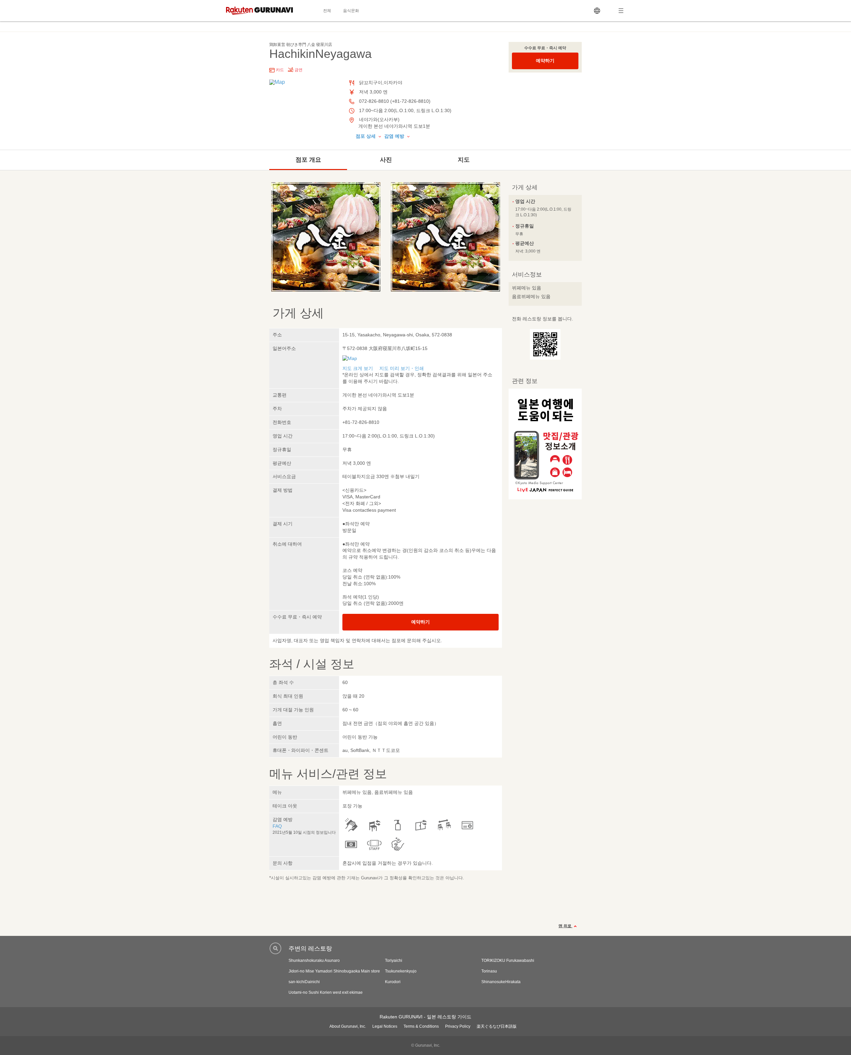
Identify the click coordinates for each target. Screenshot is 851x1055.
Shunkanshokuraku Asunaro (314, 960)
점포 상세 (366, 136)
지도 (464, 159)
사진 (386, 159)
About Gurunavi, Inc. (347, 1026)
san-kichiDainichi (304, 981)
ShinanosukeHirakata (501, 981)
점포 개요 (308, 159)
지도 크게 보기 (357, 368)
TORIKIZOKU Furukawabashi (507, 960)
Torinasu (489, 971)
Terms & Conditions (421, 1026)
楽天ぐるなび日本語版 (497, 1026)
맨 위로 (565, 926)
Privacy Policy (457, 1026)
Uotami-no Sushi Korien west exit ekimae (326, 992)
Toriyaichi (393, 960)
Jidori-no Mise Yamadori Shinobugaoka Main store (334, 971)
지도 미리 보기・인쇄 (401, 368)
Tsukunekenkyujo (401, 971)
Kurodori (393, 981)
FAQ (277, 826)
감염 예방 (395, 136)
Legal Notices (384, 1026)
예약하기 (545, 60)
